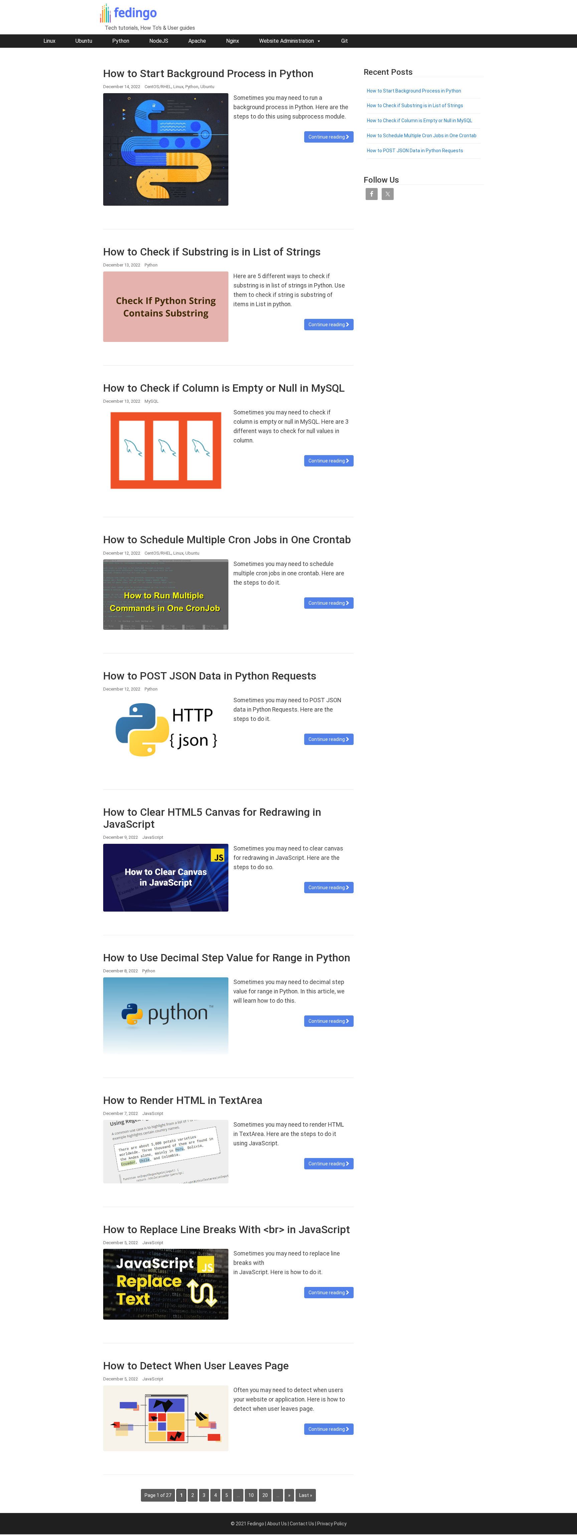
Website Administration (286, 41)
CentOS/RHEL (158, 86)
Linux (49, 41)
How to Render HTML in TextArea (182, 1100)
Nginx (232, 41)
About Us (277, 1523)
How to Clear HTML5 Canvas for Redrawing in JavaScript (212, 818)
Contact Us (302, 1523)
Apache (197, 41)
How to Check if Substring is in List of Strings (212, 251)
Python (120, 41)
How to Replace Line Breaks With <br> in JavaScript (226, 1229)
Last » (305, 1495)
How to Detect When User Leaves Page (196, 1365)
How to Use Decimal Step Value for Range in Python (226, 957)
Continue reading (327, 137)
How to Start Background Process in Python (208, 73)
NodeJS (158, 41)
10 (251, 1495)
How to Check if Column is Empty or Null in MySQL (224, 388)
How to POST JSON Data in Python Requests (209, 675)
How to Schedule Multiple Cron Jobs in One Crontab (227, 539)
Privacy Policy (332, 1523)
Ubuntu (83, 41)
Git (344, 41)
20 (265, 1495)
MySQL (152, 401)
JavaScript (152, 837)
